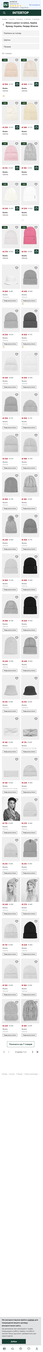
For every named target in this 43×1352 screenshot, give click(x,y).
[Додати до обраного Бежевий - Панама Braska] (16, 678)
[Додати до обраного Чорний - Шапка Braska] (36, 556)
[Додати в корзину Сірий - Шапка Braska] (36, 168)
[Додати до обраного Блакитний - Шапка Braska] (16, 556)
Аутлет (12, 19)
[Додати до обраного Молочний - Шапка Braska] (36, 103)
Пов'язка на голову (12, 33)
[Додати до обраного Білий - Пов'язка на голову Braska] (16, 718)
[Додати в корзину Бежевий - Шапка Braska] (17, 84)
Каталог (20, 19)
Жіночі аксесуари (31, 1074)
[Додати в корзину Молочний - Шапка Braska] (36, 127)
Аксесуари (37, 19)
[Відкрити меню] (12, 1348)
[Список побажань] (28, 1348)
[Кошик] (20, 1348)
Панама (7, 47)
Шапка (7, 40)
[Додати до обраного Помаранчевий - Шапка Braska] (36, 840)
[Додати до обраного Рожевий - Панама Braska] (16, 267)
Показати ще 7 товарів (20, 1044)
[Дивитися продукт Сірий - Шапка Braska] (30, 1011)
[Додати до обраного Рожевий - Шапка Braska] (16, 143)
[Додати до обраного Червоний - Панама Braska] (36, 678)
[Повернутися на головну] (21, 13)
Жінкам (28, 19)
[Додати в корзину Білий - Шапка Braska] (17, 127)
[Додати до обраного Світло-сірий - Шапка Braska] (16, 597)
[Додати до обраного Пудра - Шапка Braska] (36, 516)
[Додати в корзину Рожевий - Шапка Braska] (17, 168)
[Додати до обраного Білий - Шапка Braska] (16, 103)
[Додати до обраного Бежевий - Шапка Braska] (16, 60)
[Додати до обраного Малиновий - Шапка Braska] (36, 227)
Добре (14, 1341)
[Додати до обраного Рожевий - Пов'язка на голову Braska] (16, 759)
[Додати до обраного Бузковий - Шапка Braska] (36, 435)
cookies (30, 1320)
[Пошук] (4, 12)
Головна (4, 19)
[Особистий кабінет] (37, 1348)
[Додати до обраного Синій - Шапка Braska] (36, 311)
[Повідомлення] (37, 12)
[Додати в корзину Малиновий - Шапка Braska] (36, 251)
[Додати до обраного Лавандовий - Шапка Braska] (16, 435)
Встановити (34, 5)
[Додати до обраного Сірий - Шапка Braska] (36, 143)
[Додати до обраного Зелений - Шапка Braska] (16, 311)
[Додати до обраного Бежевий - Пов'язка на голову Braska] (36, 718)
